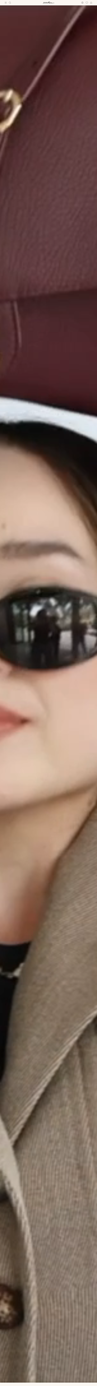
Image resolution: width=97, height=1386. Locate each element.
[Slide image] (48, 694)
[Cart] (91, 2)
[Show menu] (6, 2)
